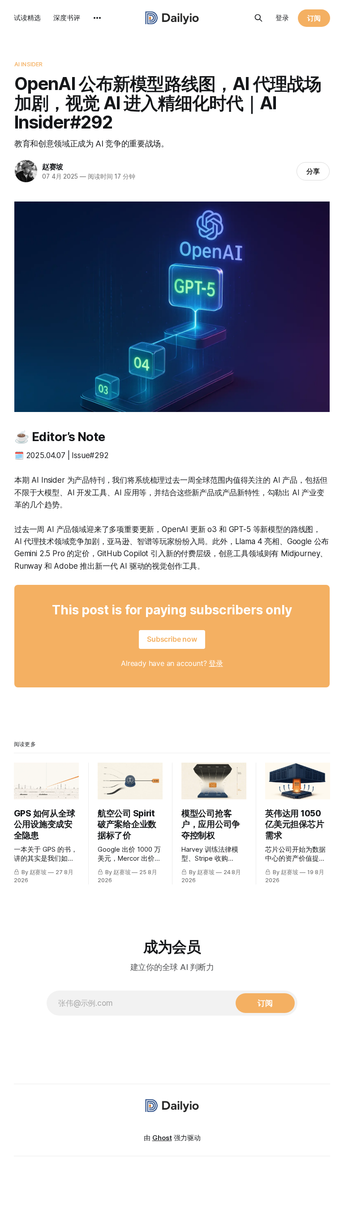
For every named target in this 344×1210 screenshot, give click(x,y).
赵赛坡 (52, 166)
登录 (282, 17)
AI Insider (28, 64)
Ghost (162, 1137)
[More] (97, 18)
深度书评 (66, 17)
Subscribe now (172, 639)
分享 (313, 171)
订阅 (314, 18)
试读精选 (27, 17)
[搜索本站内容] (258, 18)
